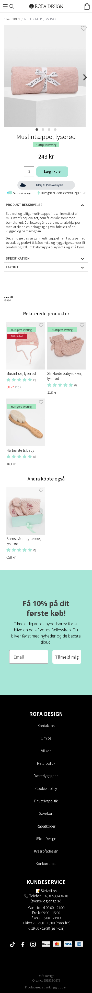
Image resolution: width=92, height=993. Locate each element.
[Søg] (11, 6)
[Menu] (5, 6)
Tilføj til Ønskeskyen (49, 185)
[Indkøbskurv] (86, 6)
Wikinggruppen (56, 987)
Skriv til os (48, 890)
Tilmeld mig (67, 657)
